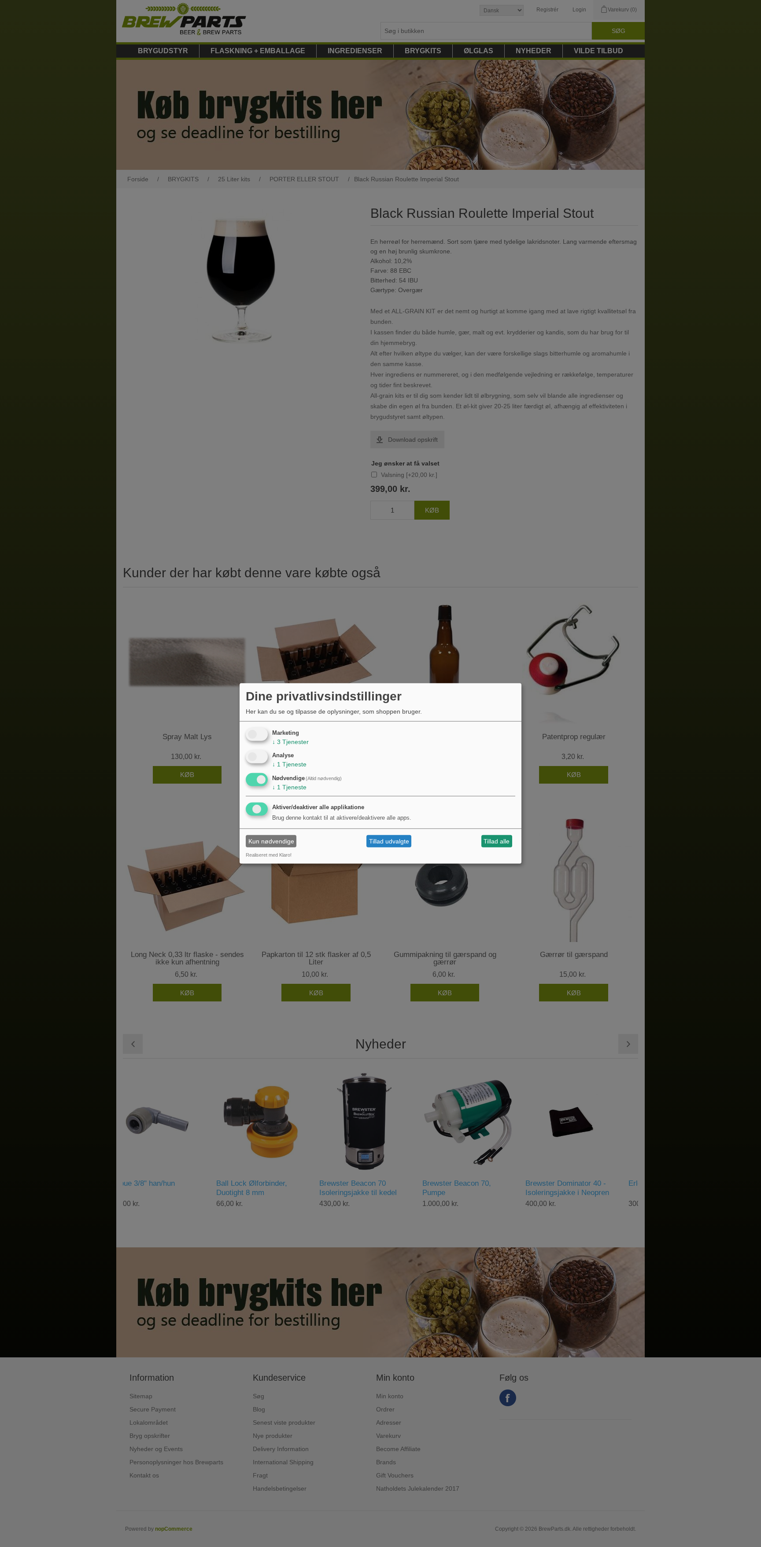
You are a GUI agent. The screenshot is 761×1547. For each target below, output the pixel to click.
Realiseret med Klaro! (269, 855)
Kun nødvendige (271, 841)
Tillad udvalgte (389, 841)
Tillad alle (497, 841)
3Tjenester (290, 741)
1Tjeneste (289, 764)
